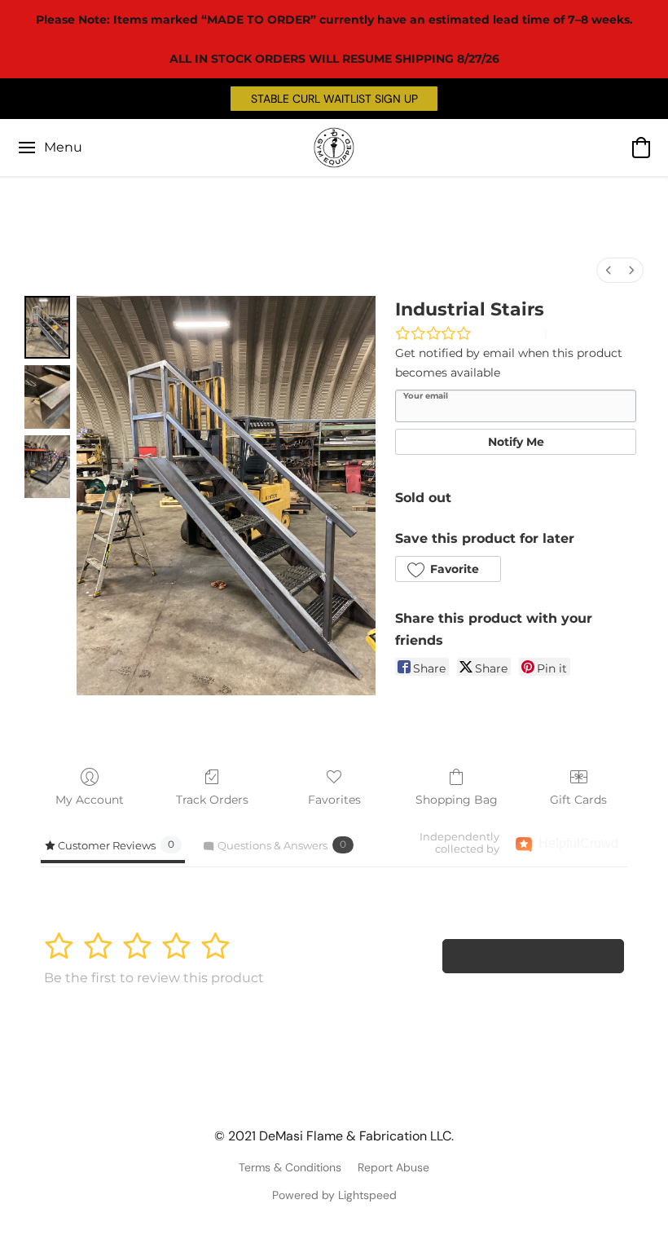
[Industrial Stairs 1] (47, 396)
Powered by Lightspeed (334, 1195)
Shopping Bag (456, 799)
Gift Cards (578, 799)
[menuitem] (608, 270)
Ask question (585, 333)
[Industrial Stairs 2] (47, 466)
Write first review (539, 955)
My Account (89, 799)
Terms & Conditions (290, 1167)
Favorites (334, 799)
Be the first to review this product (154, 977)
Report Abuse (393, 1167)
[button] (334, 98)
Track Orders (212, 799)
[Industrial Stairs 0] (47, 327)
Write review (507, 333)
